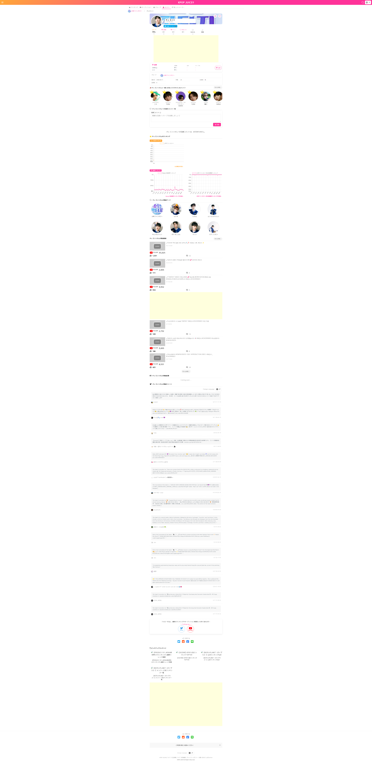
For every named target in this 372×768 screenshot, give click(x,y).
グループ (158, 7)
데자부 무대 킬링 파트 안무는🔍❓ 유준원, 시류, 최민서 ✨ (186, 243)
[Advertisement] (186, 48)
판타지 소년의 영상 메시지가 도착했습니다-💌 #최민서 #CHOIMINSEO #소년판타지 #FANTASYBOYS (192, 339)
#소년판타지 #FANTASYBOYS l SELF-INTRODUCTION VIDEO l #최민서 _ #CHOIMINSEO (189, 355)
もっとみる (217, 87)
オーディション (146, 7)
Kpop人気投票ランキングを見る (174, 196)
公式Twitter (209, 757)
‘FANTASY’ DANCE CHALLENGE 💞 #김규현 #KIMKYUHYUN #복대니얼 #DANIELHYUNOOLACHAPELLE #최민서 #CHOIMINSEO (188, 278)
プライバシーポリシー (192, 757)
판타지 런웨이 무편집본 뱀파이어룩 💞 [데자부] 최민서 (185, 260)
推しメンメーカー (179, 7)
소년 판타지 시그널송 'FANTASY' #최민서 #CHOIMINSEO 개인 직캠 (188, 321)
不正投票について (176, 757)
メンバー (167, 7)
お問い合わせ (202, 757)
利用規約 (183, 757)
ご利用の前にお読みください (184, 745)
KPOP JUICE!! (186, 2)
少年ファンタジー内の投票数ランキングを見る (209, 196)
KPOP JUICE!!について (165, 757)
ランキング (134, 7)
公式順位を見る (179, 166)
